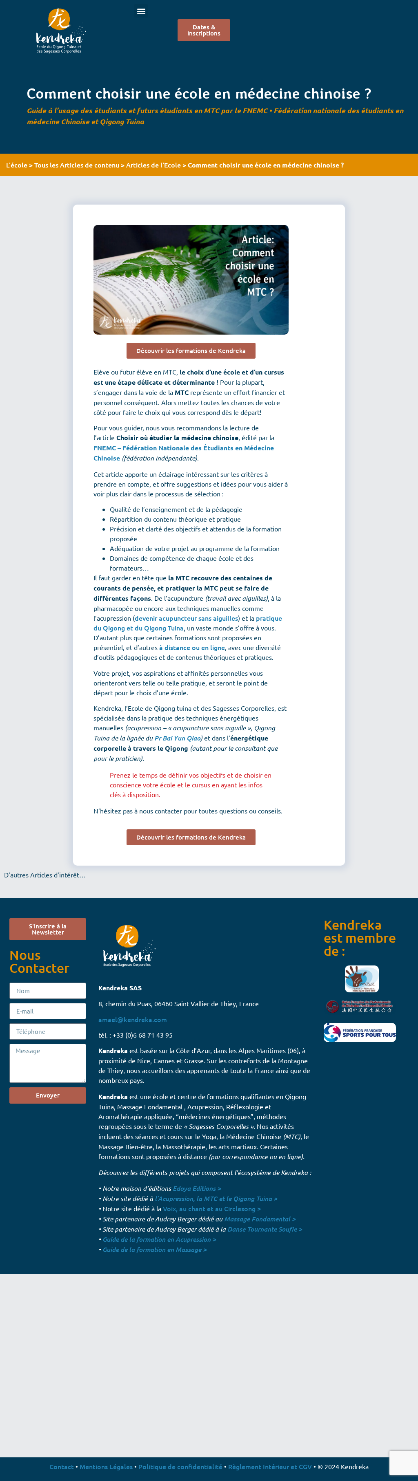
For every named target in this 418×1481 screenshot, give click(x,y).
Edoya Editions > (197, 1188)
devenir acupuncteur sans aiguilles (186, 617)
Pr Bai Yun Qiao (177, 738)
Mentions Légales (106, 1466)
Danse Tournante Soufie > (264, 1229)
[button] (141, 11)
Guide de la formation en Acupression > (159, 1239)
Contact (61, 1466)
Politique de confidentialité (180, 1466)
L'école (16, 164)
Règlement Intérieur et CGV (270, 1466)
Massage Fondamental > (260, 1218)
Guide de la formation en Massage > (154, 1249)
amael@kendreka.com (132, 1019)
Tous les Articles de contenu (76, 164)
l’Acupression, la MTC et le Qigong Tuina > (216, 1198)
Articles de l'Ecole (153, 164)
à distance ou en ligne (192, 647)
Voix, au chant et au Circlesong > (212, 1208)
